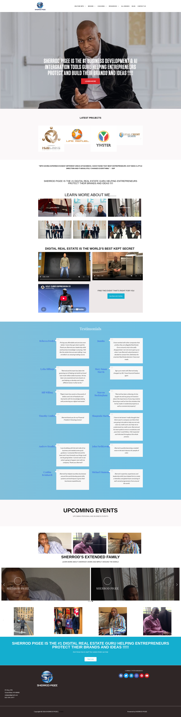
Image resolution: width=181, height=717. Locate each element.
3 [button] (91, 601)
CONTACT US (142, 6)
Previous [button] (4, 584)
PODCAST (89, 543)
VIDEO (124, 543)
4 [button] (92, 601)
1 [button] (88, 601)
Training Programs (55, 229)
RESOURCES (113, 6)
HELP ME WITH (79, 6)
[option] (45, 584)
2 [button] (89, 601)
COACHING (101, 6)
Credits (61, 711)
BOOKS (124, 229)
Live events (54, 207)
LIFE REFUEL (89, 229)
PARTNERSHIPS (124, 207)
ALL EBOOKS (125, 6)
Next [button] (177, 584)
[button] (40, 138)
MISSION (90, 6)
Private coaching (90, 207)
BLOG (133, 6)
